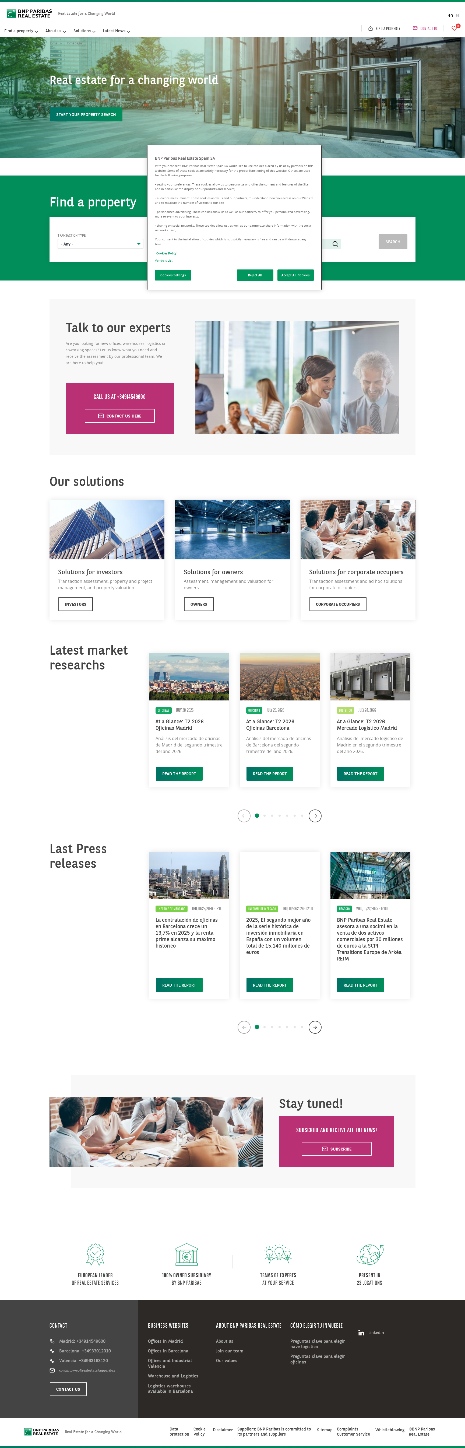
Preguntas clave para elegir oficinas (317, 1359)
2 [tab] (264, 815)
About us (224, 1341)
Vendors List (163, 260)
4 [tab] (279, 815)
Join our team (229, 1351)
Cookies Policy (166, 253)
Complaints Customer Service (353, 1431)
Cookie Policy (199, 1431)
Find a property (388, 28)
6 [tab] (294, 815)
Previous (244, 815)
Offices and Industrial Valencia (170, 1363)
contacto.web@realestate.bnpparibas (87, 1370)
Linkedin (376, 1332)
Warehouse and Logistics (173, 1376)
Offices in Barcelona (168, 1351)
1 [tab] (257, 815)
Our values (226, 1360)
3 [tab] (272, 815)
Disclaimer (223, 1429)
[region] (234, 217)
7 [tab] (302, 815)
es (458, 15)
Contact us (429, 28)
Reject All (255, 275)
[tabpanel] (189, 718)
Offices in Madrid (165, 1341)
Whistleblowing (389, 1429)
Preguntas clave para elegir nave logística (317, 1343)
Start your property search (86, 114)
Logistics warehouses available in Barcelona (170, 1388)
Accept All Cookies (295, 275)
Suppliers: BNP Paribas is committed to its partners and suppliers (274, 1431)
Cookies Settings (173, 275)
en (450, 15)
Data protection (179, 1431)
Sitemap (325, 1429)
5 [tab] (287, 815)
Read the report (179, 773)
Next (315, 815)
